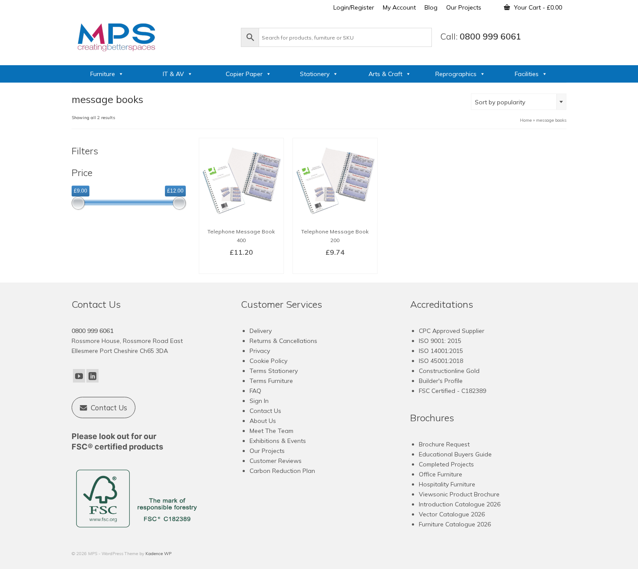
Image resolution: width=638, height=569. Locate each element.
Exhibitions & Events (278, 441)
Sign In (259, 401)
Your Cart (537, 7)
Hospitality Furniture (447, 484)
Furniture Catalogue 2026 (455, 524)
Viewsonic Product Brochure (459, 494)
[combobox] (518, 101)
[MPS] (152, 35)
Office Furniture (440, 474)
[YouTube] (79, 376)
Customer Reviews (276, 461)
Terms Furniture (271, 381)
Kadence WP (158, 553)
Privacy (260, 351)
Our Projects (267, 451)
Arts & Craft (385, 74)
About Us (263, 421)
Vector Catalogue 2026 (452, 514)
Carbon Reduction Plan (282, 471)
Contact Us (265, 411)
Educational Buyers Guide (455, 454)
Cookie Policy (268, 361)
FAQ (255, 391)
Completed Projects (446, 464)
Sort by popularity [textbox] (500, 102)
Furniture (102, 74)
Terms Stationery (274, 371)
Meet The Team (271, 431)
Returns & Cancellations (283, 341)
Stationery (314, 74)
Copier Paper (244, 74)
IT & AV (173, 74)
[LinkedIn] (92, 376)
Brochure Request (444, 444)
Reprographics (456, 74)
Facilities (527, 74)
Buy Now (241, 266)
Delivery (261, 331)
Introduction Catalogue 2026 (459, 504)
